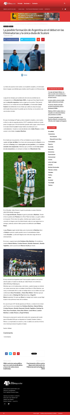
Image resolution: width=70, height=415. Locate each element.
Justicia (50, 159)
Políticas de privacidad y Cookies (34, 9)
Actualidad (10, 24)
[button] (64, 3)
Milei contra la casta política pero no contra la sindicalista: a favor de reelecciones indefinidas (13, 366)
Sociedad (50, 180)
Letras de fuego (52, 162)
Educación (51, 149)
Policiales (50, 172)
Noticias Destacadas (53, 167)
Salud (49, 177)
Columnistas (51, 134)
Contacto (35, 3)
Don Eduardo (53, 136)
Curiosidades (51, 141)
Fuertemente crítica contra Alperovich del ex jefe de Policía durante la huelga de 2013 (36, 366)
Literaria (50, 164)
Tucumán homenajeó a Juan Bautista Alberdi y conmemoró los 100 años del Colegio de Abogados (57, 119)
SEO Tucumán (8, 413)
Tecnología (51, 182)
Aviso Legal (21, 9)
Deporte (11, 26)
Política (50, 175)
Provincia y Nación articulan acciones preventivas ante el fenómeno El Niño (55, 106)
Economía (50, 146)
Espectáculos (51, 154)
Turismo (50, 185)
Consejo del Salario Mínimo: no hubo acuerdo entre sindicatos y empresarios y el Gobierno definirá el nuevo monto (57, 94)
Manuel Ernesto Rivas (55, 139)
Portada (20, 3)
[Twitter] (65, 9)
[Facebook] (62, 9)
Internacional (51, 157)
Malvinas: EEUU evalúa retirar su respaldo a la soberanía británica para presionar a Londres (56, 112)
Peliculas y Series (52, 170)
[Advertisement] (24, 81)
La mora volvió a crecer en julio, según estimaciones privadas (56, 101)
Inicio (4, 24)
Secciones (27, 3)
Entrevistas (51, 152)
